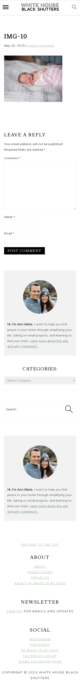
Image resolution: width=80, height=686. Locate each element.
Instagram (40, 639)
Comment (12, 158)
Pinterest (40, 645)
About (40, 567)
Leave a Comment (41, 45)
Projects (40, 578)
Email (9, 233)
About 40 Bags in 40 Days (40, 583)
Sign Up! (15, 611)
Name (9, 217)
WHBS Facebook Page (40, 661)
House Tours (40, 572)
